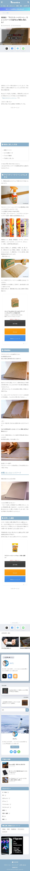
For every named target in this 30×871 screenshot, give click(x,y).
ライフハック (6, 807)
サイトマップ (15, 865)
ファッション (6, 804)
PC (4, 795)
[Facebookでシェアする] (12, 48)
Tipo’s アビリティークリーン (9, 98)
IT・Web (3, 5)
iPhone (3, 829)
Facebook (10, 678)
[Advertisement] (15, 68)
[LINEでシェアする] (23, 48)
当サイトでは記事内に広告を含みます (15, 9)
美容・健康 (6, 813)
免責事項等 (15, 867)
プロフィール (15, 746)
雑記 (21, 5)
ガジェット (12, 5)
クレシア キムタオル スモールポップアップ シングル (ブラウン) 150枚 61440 (15, 312)
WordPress (13, 829)
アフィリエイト (21, 829)
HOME (15, 862)
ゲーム (4, 801)
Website (15, 678)
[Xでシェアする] (7, 48)
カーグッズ (4, 831)
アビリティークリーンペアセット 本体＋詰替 (15, 555)
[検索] (27, 710)
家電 (17, 5)
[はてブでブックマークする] (18, 48)
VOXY (8, 829)
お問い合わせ (22, 865)
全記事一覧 (26, 5)
